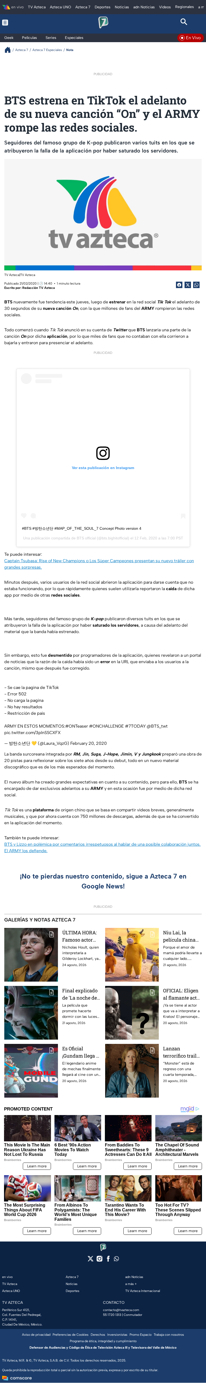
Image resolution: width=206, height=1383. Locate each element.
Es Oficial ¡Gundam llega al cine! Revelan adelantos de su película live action (81, 1052)
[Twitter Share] (188, 285)
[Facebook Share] (179, 285)
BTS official (86, 538)
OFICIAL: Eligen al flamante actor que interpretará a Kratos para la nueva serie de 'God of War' (182, 994)
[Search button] (184, 22)
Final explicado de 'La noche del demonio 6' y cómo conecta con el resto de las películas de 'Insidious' (80, 994)
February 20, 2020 (88, 743)
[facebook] (108, 1260)
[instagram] (99, 1260)
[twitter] (90, 1260)
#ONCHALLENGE (106, 726)
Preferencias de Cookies (71, 1335)
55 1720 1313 (112, 1315)
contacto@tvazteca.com (121, 1310)
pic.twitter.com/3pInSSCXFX (32, 732)
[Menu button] (22, 22)
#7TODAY (135, 726)
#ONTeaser (76, 726)
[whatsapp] (116, 1259)
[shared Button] (196, 285)
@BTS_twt (157, 726)
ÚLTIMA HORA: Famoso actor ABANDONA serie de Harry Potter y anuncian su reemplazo (79, 936)
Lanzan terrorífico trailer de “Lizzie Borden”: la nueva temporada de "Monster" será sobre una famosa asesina (182, 1052)
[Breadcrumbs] (9, 49)
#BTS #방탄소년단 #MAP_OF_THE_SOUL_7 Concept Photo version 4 (81, 528)
